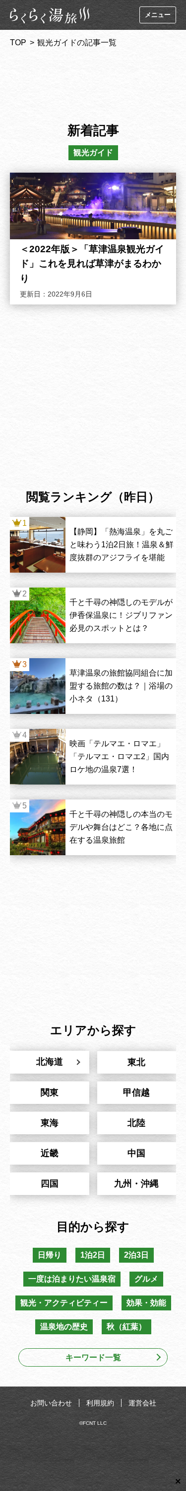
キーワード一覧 (93, 1357)
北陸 (136, 1123)
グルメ (146, 1279)
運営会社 (142, 1402)
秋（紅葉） (126, 1326)
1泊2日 (92, 1255)
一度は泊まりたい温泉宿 (72, 1279)
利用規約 (100, 1402)
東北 (136, 1062)
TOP (18, 42)
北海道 (49, 1062)
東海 (50, 1123)
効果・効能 (146, 1302)
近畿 (50, 1153)
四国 (50, 1184)
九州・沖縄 (136, 1184)
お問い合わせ (51, 1402)
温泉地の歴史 (64, 1326)
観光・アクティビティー (64, 1302)
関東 (50, 1092)
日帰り (50, 1255)
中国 (136, 1153)
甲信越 (136, 1092)
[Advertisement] (93, 81)
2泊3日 (136, 1255)
